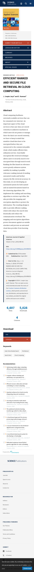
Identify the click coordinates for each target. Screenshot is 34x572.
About (7, 62)
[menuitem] (21, 3)
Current (8, 53)
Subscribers (6, 513)
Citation (9, 339)
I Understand (27, 568)
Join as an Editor (12, 48)
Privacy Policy (7, 538)
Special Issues (11, 67)
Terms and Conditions (9, 534)
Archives (8, 57)
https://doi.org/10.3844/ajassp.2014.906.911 (18, 249)
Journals (5, 475)
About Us (5, 484)
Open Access (6, 479)
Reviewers (6, 505)
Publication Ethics (8, 530)
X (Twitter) (9, 555)
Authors (5, 500)
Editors (5, 509)
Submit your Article (13, 43)
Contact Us (6, 488)
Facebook (8, 551)
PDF (7, 334)
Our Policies (6, 526)
